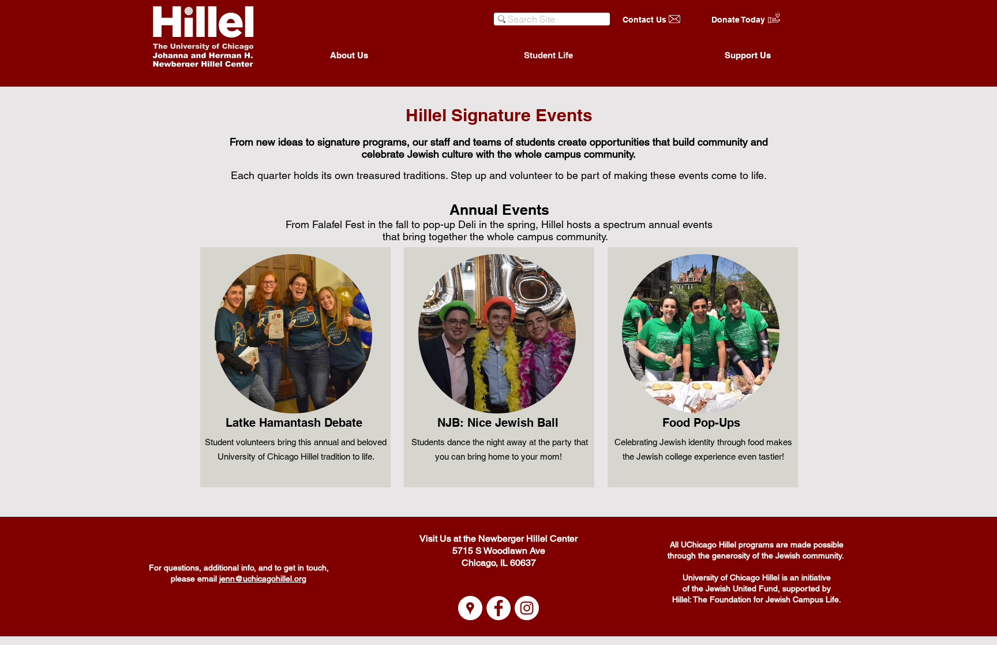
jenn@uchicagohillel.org (262, 578)
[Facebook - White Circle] (498, 608)
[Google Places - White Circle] (470, 608)
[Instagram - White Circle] (527, 608)
